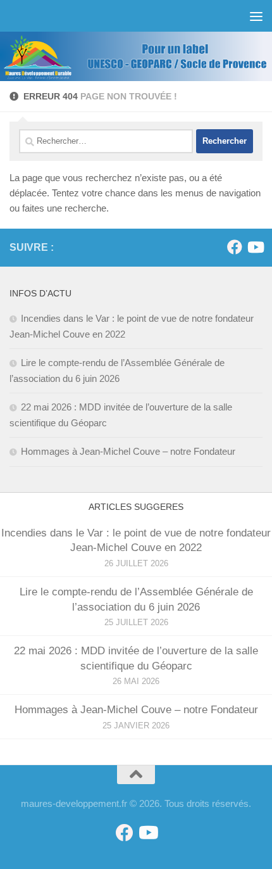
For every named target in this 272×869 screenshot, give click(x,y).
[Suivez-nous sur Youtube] (255, 247)
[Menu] (256, 16)
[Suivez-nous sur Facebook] (234, 247)
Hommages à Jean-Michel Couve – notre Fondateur (128, 451)
